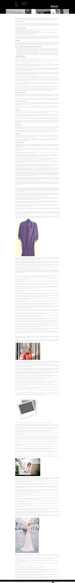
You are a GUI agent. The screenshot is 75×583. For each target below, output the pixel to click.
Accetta (53, 582)
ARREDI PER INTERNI (24, 3)
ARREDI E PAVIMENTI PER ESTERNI (25, 2)
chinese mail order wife (24, 365)
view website (44, 325)
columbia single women (54, 571)
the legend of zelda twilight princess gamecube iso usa (25, 34)
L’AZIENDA (16, 3)
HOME (16, 2)
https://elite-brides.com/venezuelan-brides (51, 437)
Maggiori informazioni (57, 582)
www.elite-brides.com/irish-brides (28, 489)
